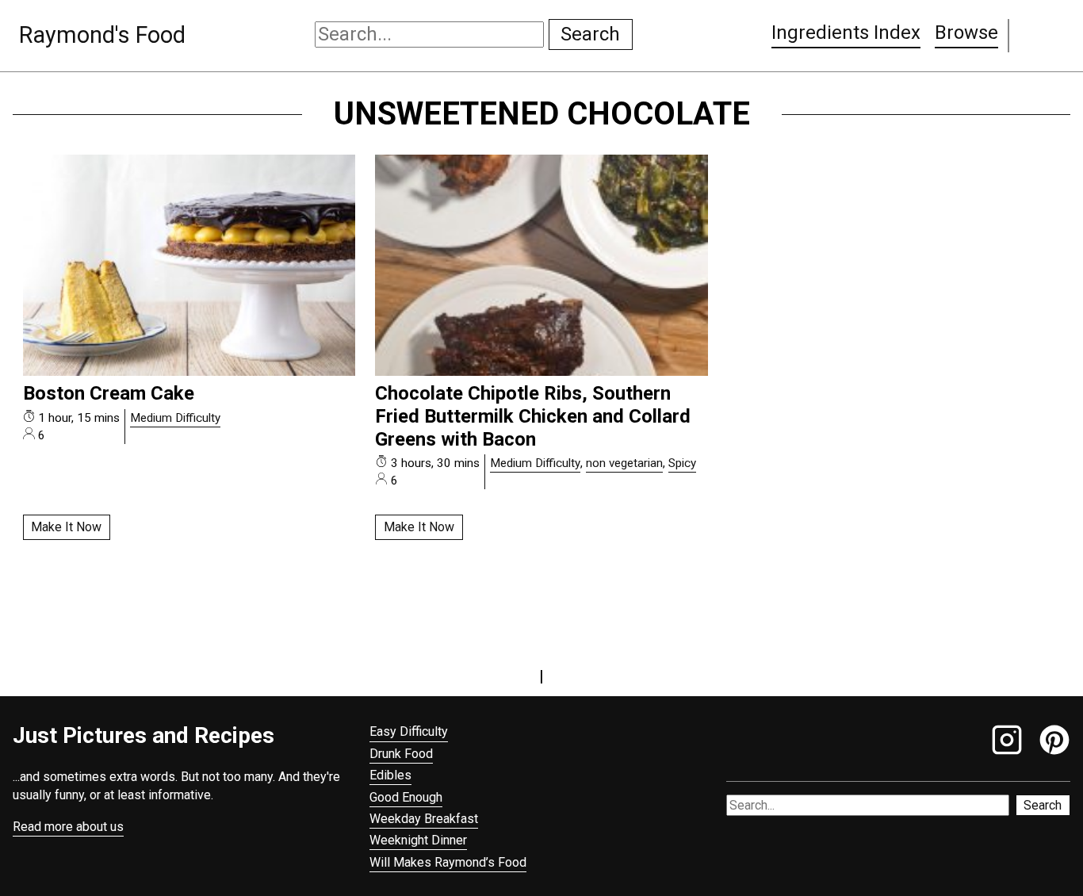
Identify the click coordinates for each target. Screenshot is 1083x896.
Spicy (682, 463)
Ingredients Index (845, 32)
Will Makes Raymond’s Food (447, 862)
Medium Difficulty (175, 418)
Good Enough (405, 797)
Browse (966, 32)
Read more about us (68, 826)
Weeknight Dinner (418, 840)
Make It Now (66, 526)
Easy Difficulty (408, 731)
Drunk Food (401, 753)
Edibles (390, 775)
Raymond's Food (102, 34)
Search (590, 34)
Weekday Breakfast (423, 818)
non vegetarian (624, 463)
